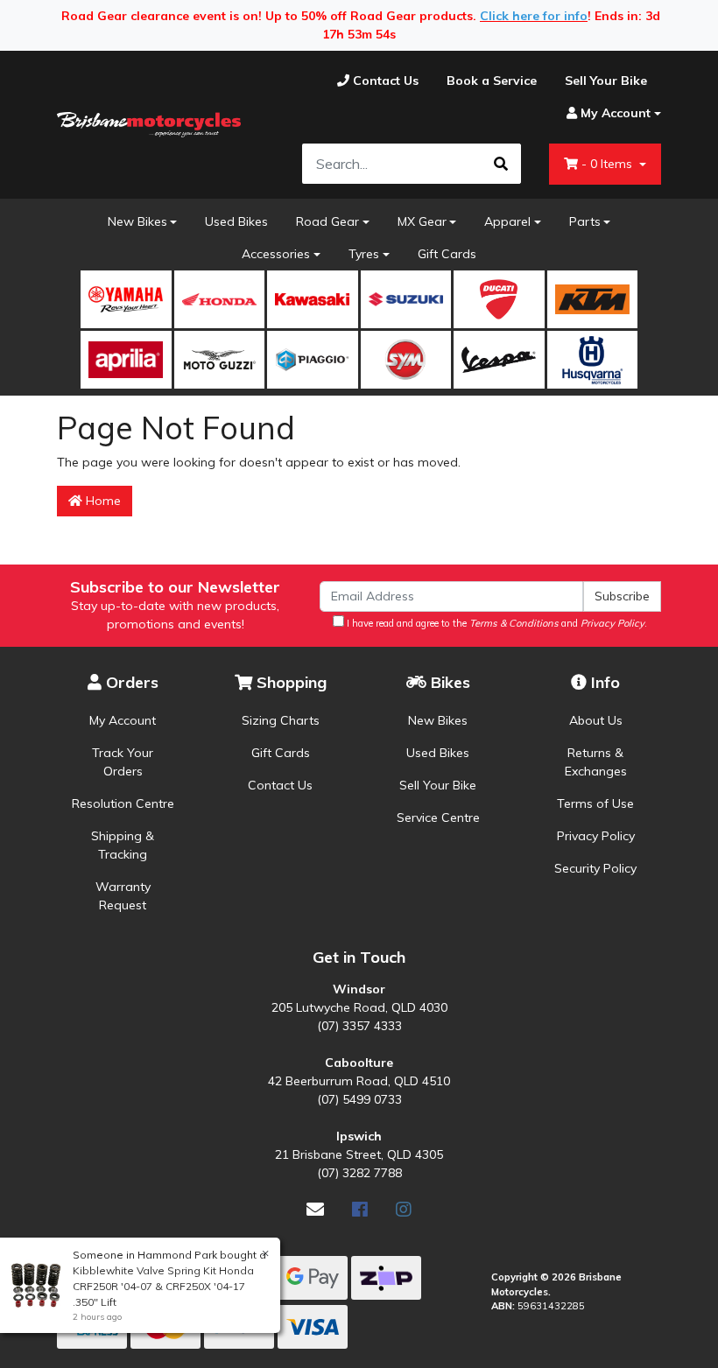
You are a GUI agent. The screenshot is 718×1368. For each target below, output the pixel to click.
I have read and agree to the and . (495, 623)
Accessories (276, 254)
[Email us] (315, 1209)
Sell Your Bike (437, 785)
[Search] (501, 164)
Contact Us (280, 785)
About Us (596, 720)
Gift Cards (447, 254)
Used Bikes (236, 221)
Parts (585, 221)
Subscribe (622, 596)
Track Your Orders (122, 762)
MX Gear (422, 221)
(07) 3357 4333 (359, 1026)
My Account (122, 720)
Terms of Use (595, 803)
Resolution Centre (123, 803)
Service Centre (438, 817)
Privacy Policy (596, 836)
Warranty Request (123, 896)
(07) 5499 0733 (359, 1099)
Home (101, 501)
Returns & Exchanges (596, 762)
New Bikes (137, 221)
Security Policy (595, 868)
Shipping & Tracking (122, 845)
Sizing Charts (281, 720)
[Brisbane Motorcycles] (149, 125)
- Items (608, 164)
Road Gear (327, 221)
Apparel (507, 221)
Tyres (363, 254)
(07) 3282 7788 (359, 1173)
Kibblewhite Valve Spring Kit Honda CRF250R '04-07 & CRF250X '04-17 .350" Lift (163, 1286)
